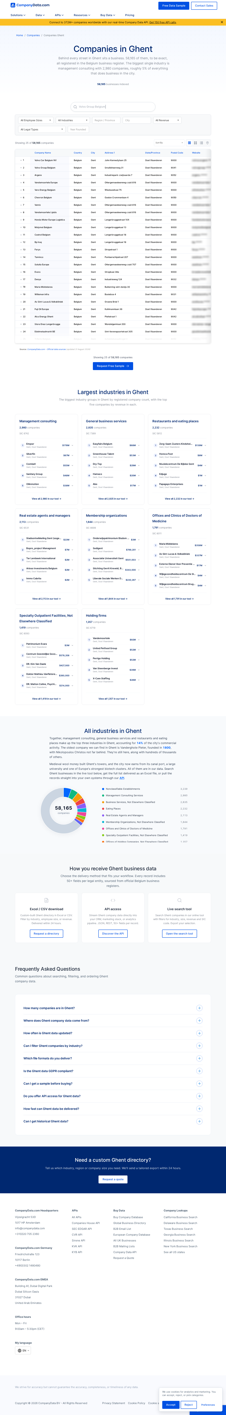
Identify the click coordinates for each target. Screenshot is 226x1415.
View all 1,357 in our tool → (113, 698)
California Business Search (180, 1217)
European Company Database (131, 1234)
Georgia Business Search (179, 1234)
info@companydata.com (30, 1228)
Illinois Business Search (179, 1240)
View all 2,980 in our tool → (46, 498)
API (122, 778)
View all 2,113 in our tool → (46, 598)
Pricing (129, 15)
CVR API (77, 1234)
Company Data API (124, 1252)
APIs (58, 15)
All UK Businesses (124, 1240)
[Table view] (189, 143)
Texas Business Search (178, 1228)
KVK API (77, 1246)
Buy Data (106, 15)
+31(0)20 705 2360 (27, 1234)
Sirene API (78, 1240)
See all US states (174, 1252)
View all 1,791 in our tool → (179, 598)
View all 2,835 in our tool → (113, 498)
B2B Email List (122, 1228)
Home (19, 35)
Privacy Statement (113, 1403)
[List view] (201, 143)
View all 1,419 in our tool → (46, 698)
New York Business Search (180, 1246)
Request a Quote (123, 1258)
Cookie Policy (136, 1403)
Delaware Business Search (180, 1223)
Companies (33, 35)
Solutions (17, 15)
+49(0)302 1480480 (27, 1265)
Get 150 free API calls (162, 22)
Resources (80, 15)
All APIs (76, 1217)
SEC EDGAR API (82, 1228)
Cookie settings (158, 1403)
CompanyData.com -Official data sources (46, 349)
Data (39, 15)
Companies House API (86, 1223)
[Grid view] (195, 143)
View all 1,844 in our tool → (112, 598)
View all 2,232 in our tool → (179, 498)
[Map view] (207, 143)
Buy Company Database (128, 1217)
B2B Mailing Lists (124, 1246)
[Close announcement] (222, 22)
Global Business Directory (129, 1223)
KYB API (77, 1252)
